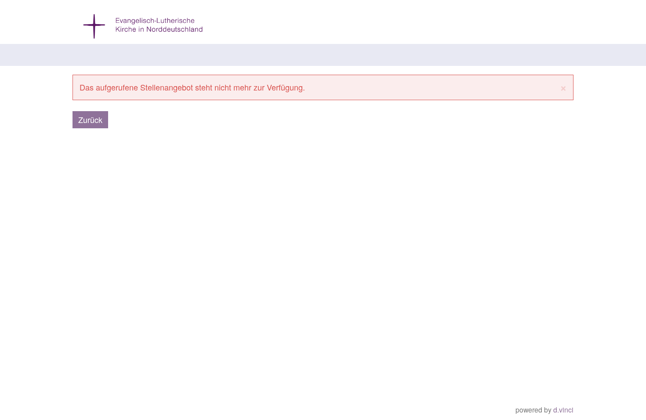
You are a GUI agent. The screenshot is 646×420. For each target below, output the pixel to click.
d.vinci (563, 409)
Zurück (90, 119)
